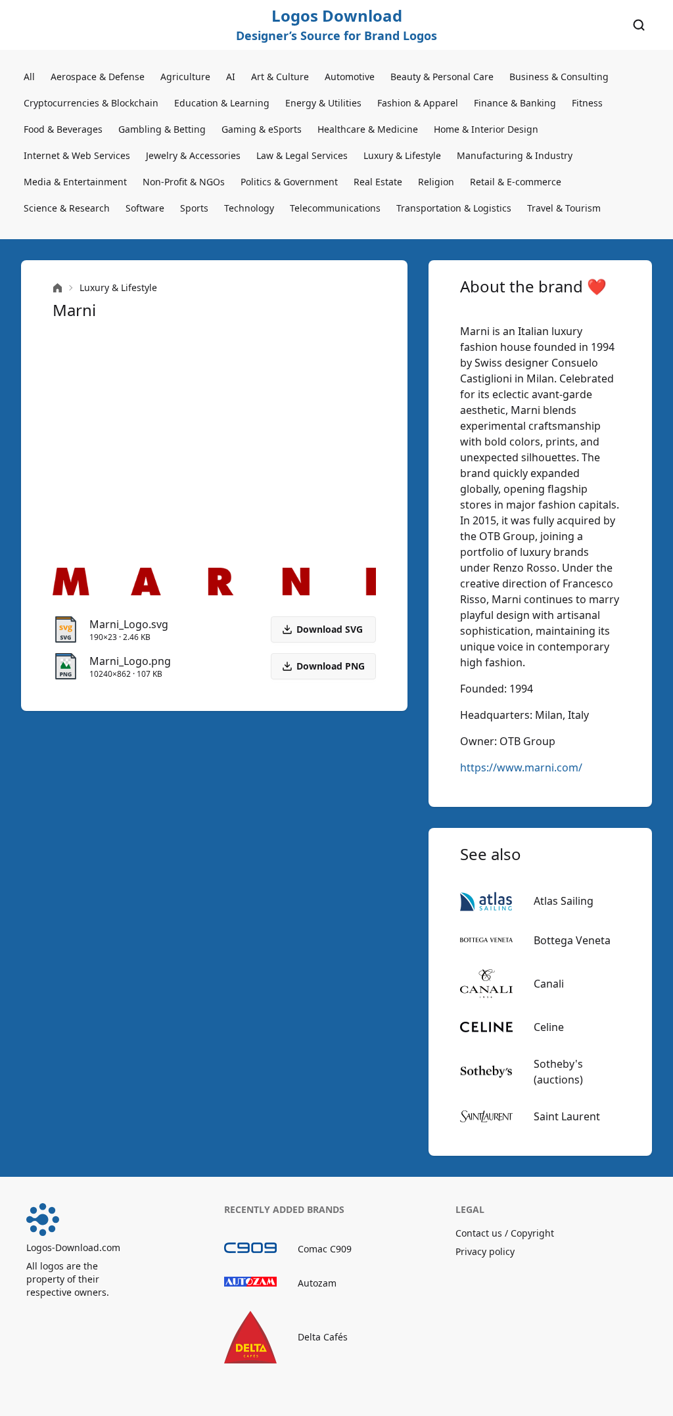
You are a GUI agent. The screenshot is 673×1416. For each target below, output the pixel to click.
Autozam (317, 1283)
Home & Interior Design (486, 129)
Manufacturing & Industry (514, 155)
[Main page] (57, 288)
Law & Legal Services (302, 155)
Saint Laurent (567, 1116)
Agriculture (185, 76)
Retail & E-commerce (515, 181)
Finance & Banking (515, 103)
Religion (436, 181)
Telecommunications (335, 208)
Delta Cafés (323, 1337)
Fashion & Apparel (417, 103)
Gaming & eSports (261, 129)
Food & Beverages (63, 129)
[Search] (639, 25)
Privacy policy (485, 1251)
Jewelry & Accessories (193, 155)
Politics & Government (289, 181)
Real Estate (378, 181)
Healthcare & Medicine (367, 129)
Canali (549, 983)
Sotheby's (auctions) (558, 1072)
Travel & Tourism (564, 208)
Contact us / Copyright (504, 1233)
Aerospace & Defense (98, 76)
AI (230, 76)
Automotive (350, 76)
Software (145, 208)
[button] (323, 666)
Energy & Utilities (323, 103)
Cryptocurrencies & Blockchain (91, 103)
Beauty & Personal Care (442, 76)
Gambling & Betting (162, 129)
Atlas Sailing (563, 901)
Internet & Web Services (77, 155)
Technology (249, 208)
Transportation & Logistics (453, 208)
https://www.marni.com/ (521, 767)
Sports (194, 208)
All (29, 76)
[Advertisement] (214, 444)
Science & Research (67, 208)
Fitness (587, 103)
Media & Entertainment (75, 181)
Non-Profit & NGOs (184, 181)
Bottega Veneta (572, 940)
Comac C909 (325, 1249)
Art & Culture (280, 76)
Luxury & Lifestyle (402, 155)
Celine (549, 1027)
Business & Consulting (559, 76)
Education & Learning (221, 103)
